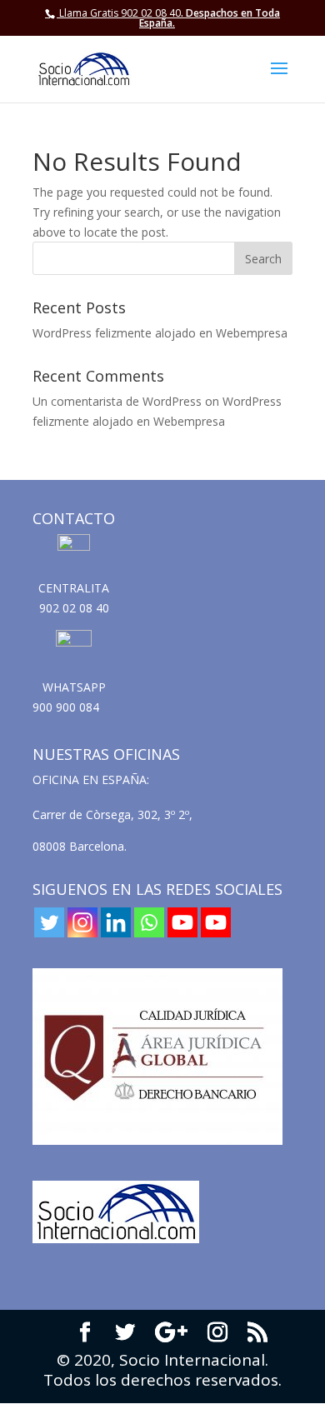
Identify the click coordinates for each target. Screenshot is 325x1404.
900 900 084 (65, 707)
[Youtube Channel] (216, 922)
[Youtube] (183, 922)
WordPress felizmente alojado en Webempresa (160, 333)
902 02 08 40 (74, 608)
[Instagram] (83, 922)
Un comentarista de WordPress (117, 401)
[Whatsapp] (149, 922)
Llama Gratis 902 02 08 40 (120, 13)
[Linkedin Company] (116, 922)
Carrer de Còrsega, (85, 814)
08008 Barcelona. (79, 846)
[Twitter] (49, 922)
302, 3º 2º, (167, 814)
